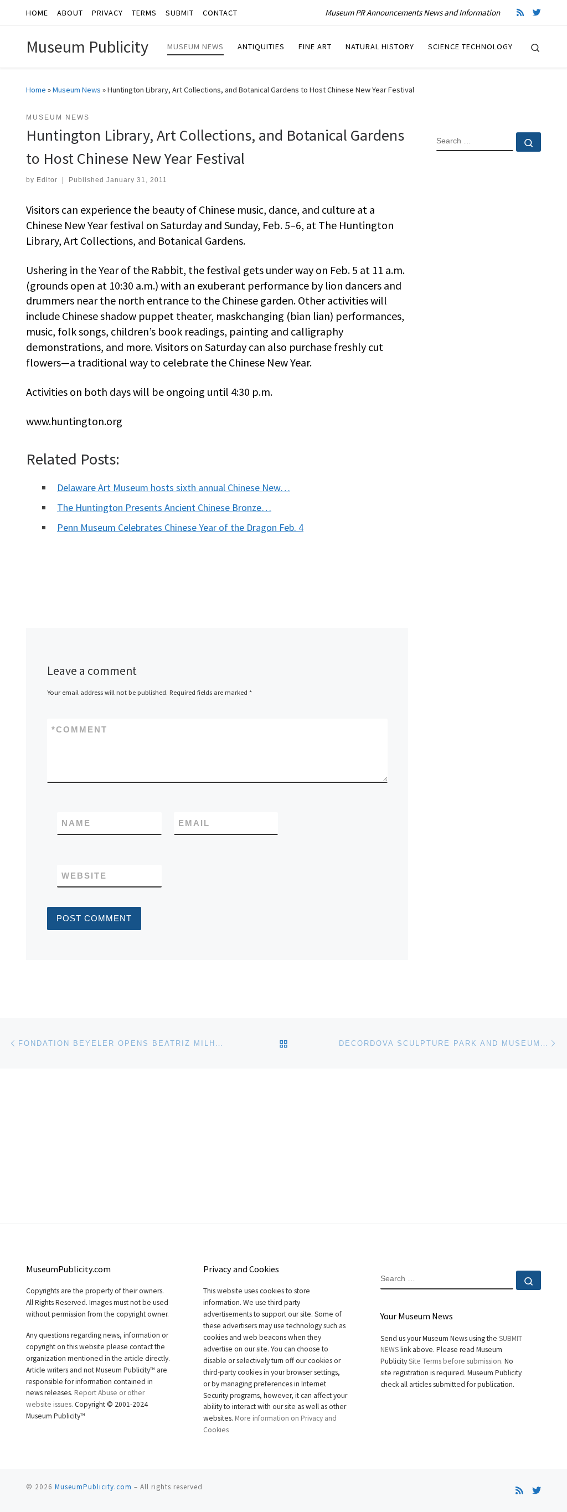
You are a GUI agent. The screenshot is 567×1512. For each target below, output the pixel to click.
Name (76, 823)
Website (84, 875)
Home (36, 90)
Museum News (77, 90)
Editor (47, 180)
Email (194, 823)
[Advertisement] (488, 339)
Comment (79, 729)
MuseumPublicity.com (93, 1487)
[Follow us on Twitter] (537, 12)
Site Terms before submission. (456, 1361)
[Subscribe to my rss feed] (520, 12)
